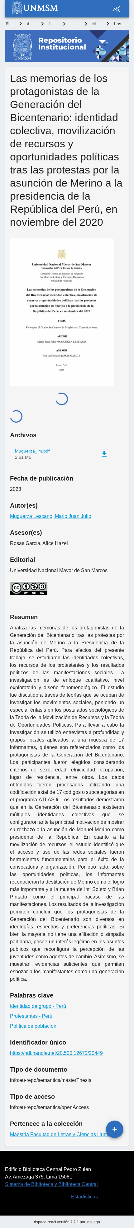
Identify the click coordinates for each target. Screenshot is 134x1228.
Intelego (93, 1222)
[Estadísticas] (116, 8)
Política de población (33, 1026)
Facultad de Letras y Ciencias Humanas (53, 23)
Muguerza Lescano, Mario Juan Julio (50, 516)
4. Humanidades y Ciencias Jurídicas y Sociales (31, 23)
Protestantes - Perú (31, 1016)
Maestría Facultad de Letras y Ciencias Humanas (97, 23)
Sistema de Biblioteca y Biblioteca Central (51, 1184)
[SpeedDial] (114, 1129)
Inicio (12, 23)
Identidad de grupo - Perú (38, 1006)
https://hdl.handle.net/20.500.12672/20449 (56, 1053)
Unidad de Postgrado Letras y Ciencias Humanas (75, 23)
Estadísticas (84, 1196)
